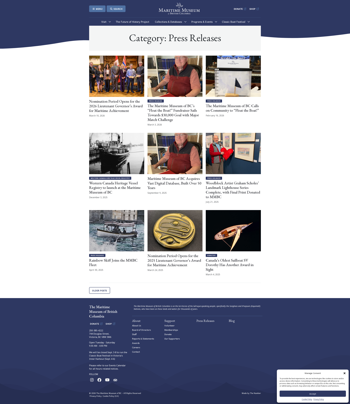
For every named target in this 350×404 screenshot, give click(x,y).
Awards (136, 343)
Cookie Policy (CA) (111, 396)
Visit (103, 22)
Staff (134, 334)
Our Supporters (172, 338)
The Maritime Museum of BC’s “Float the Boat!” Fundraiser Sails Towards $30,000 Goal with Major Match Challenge (173, 112)
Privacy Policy (318, 399)
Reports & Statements (143, 338)
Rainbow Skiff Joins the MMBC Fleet (113, 262)
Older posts (99, 290)
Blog (232, 321)
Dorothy (211, 255)
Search (118, 9)
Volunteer (169, 325)
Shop (253, 9)
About (136, 321)
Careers (136, 347)
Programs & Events (202, 22)
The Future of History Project (132, 22)
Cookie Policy (307, 399)
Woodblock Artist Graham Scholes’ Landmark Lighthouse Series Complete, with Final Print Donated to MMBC (233, 190)
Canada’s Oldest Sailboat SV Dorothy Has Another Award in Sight (230, 265)
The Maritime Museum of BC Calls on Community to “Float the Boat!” (232, 108)
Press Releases (155, 101)
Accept (312, 393)
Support (169, 321)
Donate (238, 9)
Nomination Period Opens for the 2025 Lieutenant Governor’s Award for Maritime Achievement (174, 260)
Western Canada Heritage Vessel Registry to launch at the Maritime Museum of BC (115, 188)
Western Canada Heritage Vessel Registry (110, 178)
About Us (136, 325)
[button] (344, 373)
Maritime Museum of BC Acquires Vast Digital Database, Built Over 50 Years (174, 183)
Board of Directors (141, 330)
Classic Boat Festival (233, 22)
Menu (99, 9)
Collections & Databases (168, 22)
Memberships (171, 330)
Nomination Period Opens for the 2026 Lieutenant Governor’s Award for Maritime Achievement (116, 106)
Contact (136, 351)
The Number (255, 393)
